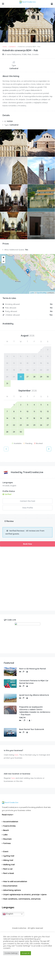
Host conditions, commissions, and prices (22, 899)
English (9, 914)
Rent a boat (8, 873)
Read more (7, 815)
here (16, 755)
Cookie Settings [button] (11, 953)
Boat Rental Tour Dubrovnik (31, 729)
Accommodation (10, 821)
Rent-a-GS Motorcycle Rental (32, 669)
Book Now (27, 544)
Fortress (7, 843)
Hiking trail (8, 860)
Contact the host (27, 501)
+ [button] (3, 257)
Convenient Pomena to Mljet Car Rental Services (33, 681)
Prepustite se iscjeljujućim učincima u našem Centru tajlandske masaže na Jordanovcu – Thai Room (34, 711)
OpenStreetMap (42, 293)
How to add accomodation (15, 881)
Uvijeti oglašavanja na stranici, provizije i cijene (25, 894)
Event (5, 851)
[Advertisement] (27, 579)
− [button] (3, 261)
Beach (6, 830)
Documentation (10, 886)
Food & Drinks (9, 826)
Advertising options (12, 890)
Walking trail (9, 864)
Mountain (7, 839)
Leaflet (32, 293)
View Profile (27, 508)
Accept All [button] (25, 953)
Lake (5, 834)
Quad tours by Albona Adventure (34, 695)
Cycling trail (8, 856)
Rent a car (8, 869)
